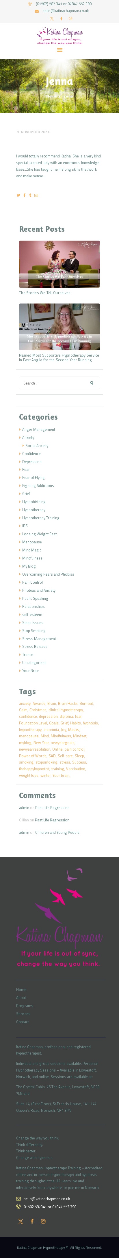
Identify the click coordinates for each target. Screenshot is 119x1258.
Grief (26, 493)
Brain (51, 703)
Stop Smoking (34, 630)
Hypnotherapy (33, 510)
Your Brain (30, 670)
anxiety (25, 703)
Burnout (86, 703)
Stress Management (39, 639)
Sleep (79, 756)
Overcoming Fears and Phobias (48, 574)
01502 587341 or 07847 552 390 (50, 1207)
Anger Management (38, 429)
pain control (74, 749)
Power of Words (33, 756)
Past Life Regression (52, 807)
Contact (22, 1022)
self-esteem (32, 614)
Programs (24, 1005)
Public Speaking (35, 598)
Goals (54, 723)
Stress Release (34, 646)
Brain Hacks (68, 703)
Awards (39, 703)
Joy (63, 729)
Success (79, 762)
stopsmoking (46, 762)
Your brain (61, 775)
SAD (52, 756)
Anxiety (28, 437)
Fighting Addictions (38, 485)
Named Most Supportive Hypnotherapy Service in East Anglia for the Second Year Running (59, 357)
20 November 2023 (32, 132)
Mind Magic (31, 550)
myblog (25, 742)
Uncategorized (34, 662)
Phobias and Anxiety (38, 590)
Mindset (79, 736)
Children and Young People (57, 832)
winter (45, 775)
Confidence (31, 453)
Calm (23, 710)
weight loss (28, 775)
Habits (75, 723)
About (21, 997)
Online (57, 749)
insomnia (51, 729)
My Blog (29, 566)
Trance (27, 654)
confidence (28, 716)
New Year (41, 742)
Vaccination (75, 769)
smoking (26, 762)
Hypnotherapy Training (41, 518)
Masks (73, 729)
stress (65, 762)
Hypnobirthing (34, 502)
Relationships (33, 606)
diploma (66, 716)
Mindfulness (32, 558)
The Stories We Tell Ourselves (44, 293)
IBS (25, 526)
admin (24, 807)
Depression (32, 462)
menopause (29, 736)
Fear (26, 469)
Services (23, 1014)
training (57, 769)
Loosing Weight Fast (39, 534)
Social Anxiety (36, 445)
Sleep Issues (32, 622)
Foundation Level (33, 723)
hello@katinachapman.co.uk (47, 1199)
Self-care (65, 756)
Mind (45, 736)
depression (48, 716)
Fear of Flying (33, 477)
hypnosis (90, 723)
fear (78, 716)
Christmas (38, 710)
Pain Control (32, 582)
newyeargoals (63, 742)
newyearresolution (34, 749)
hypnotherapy (30, 729)
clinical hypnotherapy (66, 710)
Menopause (32, 542)
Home (51, 96)
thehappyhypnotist (34, 769)
